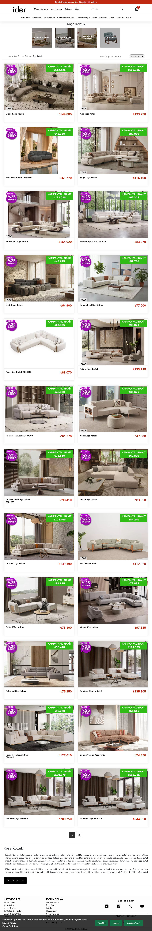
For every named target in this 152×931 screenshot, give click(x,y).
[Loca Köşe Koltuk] (113, 472)
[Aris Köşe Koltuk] (113, 86)
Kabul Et (101, 923)
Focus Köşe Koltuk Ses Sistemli (17, 756)
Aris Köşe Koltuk (88, 113)
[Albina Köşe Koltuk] (113, 342)
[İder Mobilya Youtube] (142, 907)
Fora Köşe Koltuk (88, 563)
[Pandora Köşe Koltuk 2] (39, 791)
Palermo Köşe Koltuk (16, 691)
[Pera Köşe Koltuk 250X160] (39, 150)
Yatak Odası (37, 18)
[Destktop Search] (121, 9)
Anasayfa (12, 56)
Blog (77, 8)
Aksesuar (120, 18)
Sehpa (112, 18)
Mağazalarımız (41, 8)
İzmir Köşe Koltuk (14, 305)
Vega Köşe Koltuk (88, 177)
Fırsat (128, 18)
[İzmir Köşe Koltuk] (39, 278)
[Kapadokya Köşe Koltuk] (113, 278)
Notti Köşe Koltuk (88, 435)
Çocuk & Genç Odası (99, 18)
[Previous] (9, 87)
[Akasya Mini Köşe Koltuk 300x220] (39, 472)
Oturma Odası (49, 18)
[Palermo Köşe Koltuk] (39, 664)
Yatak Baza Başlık (83, 18)
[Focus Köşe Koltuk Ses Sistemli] (39, 727)
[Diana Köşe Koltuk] (39, 86)
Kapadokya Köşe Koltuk (91, 305)
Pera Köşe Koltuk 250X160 (18, 177)
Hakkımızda (51, 911)
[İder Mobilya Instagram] (106, 907)
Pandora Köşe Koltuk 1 (91, 818)
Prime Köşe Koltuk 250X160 (19, 435)
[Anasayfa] (19, 9)
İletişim (68, 8)
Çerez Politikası (53, 914)
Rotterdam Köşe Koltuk (17, 241)
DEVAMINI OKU (15, 880)
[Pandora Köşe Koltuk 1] (113, 791)
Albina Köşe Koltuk (89, 369)
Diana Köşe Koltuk (15, 113)
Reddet (116, 923)
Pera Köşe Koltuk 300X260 (18, 372)
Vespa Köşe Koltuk (89, 627)
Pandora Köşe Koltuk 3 (91, 691)
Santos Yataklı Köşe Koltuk (93, 755)
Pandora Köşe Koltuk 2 (17, 818)
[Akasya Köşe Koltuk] (39, 536)
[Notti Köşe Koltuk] (113, 408)
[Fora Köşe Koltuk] (113, 536)
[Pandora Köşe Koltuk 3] (113, 664)
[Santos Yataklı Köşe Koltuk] (113, 727)
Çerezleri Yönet (133, 923)
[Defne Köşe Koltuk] (39, 600)
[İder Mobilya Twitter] (130, 907)
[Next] (69, 87)
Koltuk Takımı (10, 908)
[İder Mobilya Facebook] (118, 907)
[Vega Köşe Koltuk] (113, 150)
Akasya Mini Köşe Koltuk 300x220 (18, 501)
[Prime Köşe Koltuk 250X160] (39, 408)
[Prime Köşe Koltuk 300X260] (113, 214)
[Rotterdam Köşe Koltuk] (39, 214)
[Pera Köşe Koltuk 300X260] (39, 343)
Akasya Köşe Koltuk (15, 563)
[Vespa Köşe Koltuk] (113, 600)
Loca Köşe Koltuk (88, 499)
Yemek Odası (25, 18)
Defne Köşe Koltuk (15, 627)
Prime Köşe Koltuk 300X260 (93, 241)
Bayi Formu (56, 8)
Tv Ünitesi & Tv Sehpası (65, 18)
